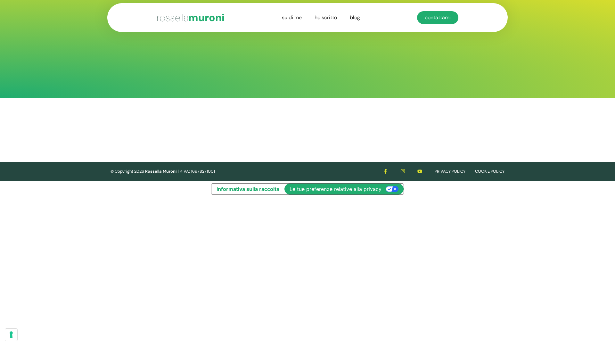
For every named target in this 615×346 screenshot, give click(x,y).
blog (355, 17)
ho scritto (326, 17)
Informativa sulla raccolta (248, 189)
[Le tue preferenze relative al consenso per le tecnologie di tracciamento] (11, 335)
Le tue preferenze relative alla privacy (335, 189)
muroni (191, 17)
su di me (292, 17)
